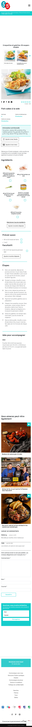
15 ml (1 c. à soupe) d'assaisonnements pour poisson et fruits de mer (23, 195)
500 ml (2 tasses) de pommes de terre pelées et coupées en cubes (9, 175)
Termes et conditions (16, 682)
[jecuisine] (19, 707)
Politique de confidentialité (16, 685)
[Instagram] (19, 714)
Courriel (4, 586)
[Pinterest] (15, 714)
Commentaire (6, 558)
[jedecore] (24, 707)
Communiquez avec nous (16, 673)
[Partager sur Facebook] (1, 102)
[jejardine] (29, 707)
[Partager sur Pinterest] (6, 102)
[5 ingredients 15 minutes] (4, 5)
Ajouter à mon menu (11, 144)
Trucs (16, 695)
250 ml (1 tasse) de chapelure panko (16, 213)
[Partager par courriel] (11, 102)
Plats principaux (14, 12)
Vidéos (16, 697)
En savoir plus (16, 663)
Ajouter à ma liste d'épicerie (16, 226)
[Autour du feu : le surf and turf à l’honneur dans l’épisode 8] (16, 472)
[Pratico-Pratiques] (3, 707)
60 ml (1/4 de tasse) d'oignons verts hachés (8, 195)
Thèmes (16, 693)
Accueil (3, 12)
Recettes (8, 12)
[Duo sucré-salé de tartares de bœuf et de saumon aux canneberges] (16, 509)
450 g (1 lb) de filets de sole (23, 175)
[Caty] (14, 707)
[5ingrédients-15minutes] (8, 707)
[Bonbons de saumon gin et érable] (16, 437)
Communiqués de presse (16, 680)
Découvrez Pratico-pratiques (16, 675)
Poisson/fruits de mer (24, 12)
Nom (3, 579)
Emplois (16, 678)
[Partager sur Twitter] (4, 102)
